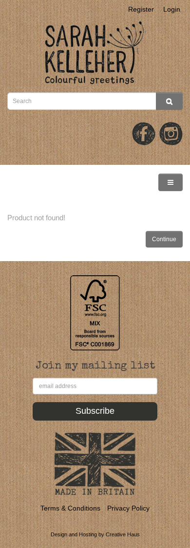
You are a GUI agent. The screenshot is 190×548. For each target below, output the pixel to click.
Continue (164, 239)
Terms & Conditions (70, 508)
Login (171, 9)
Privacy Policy (128, 508)
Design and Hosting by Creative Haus (95, 534)
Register (141, 9)
